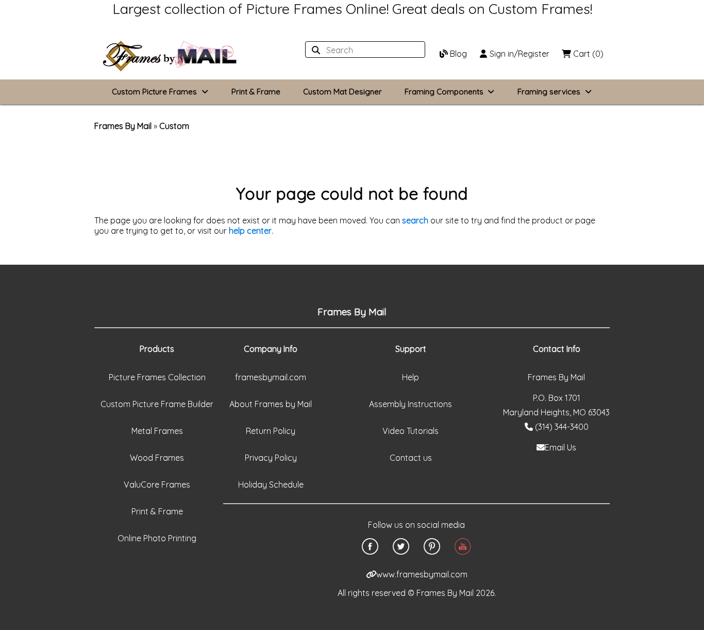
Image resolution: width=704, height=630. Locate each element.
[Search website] (362, 50)
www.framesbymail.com (421, 574)
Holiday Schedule (271, 484)
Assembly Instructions (410, 404)
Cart (587, 54)
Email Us (560, 447)
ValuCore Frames (157, 484)
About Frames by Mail (270, 404)
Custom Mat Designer (342, 91)
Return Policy (270, 431)
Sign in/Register (518, 54)
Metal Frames (157, 431)
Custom (174, 126)
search (415, 220)
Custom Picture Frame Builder (156, 404)
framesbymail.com (270, 377)
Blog (457, 54)
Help (410, 377)
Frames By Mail (123, 126)
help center (250, 230)
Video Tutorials (410, 431)
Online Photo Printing (157, 538)
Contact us (411, 458)
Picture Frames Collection (157, 377)
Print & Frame (255, 91)
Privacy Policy (271, 458)
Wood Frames (157, 458)
